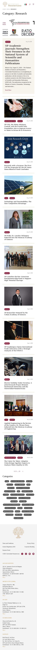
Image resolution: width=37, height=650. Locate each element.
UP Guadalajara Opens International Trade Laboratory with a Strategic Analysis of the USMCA (18, 349)
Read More (8, 90)
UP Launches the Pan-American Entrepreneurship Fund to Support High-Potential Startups (17, 278)
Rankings (17, 511)
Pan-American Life (18, 518)
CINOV (6, 198)
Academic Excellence (27, 491)
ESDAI (18, 491)
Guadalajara (14, 501)
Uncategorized (9, 514)
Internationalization (10, 508)
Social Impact (23, 501)
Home (4, 9)
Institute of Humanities (28, 504)
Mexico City (10, 484)
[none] (26, 4)
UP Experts (5, 494)
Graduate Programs (8, 511)
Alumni (7, 481)
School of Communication (22, 487)
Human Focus (11, 487)
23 (19, 471)
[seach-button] (29, 4)
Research (8, 41)
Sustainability (27, 514)
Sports (28, 484)
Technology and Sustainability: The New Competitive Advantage (17, 202)
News (8, 9)
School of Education (10, 491)
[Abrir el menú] (33, 4)
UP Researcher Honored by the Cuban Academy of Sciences (16, 314)
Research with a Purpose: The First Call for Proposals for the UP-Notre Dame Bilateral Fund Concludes (17, 167)
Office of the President (27, 511)
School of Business (12, 498)
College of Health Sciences (17, 494)
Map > (4, 577)
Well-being (29, 481)
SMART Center (18, 514)
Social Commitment (20, 484)
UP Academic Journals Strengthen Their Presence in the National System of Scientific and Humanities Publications (17, 55)
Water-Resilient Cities (10, 121)
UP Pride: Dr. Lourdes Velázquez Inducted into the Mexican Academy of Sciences (18, 237)
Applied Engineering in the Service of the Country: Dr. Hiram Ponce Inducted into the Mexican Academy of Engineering (18, 426)
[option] (26, 5)
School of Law (30, 494)
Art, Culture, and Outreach (17, 481)
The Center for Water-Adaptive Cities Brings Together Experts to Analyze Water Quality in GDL (17, 463)
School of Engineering (24, 498)
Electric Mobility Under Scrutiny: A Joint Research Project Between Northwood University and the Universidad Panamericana (18, 386)
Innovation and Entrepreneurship (11, 504)
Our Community (28, 508)
